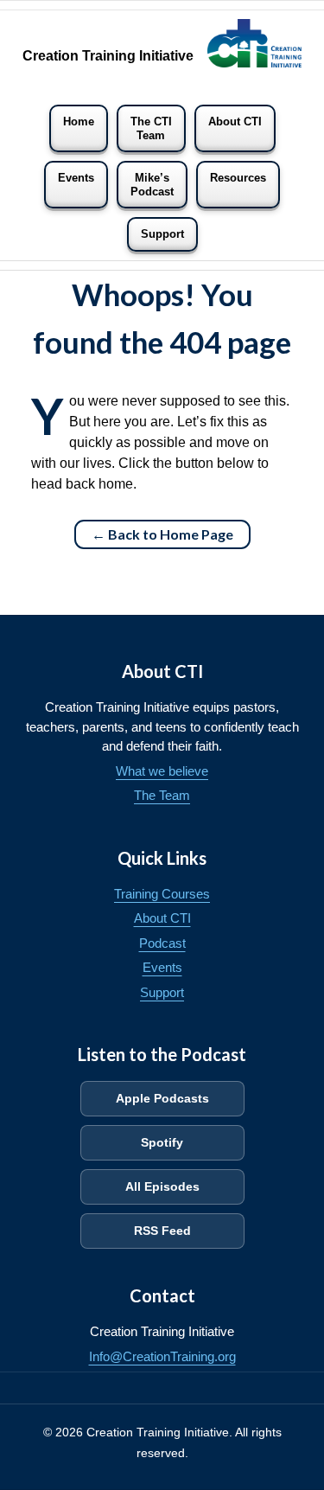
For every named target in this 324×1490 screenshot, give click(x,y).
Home (78, 121)
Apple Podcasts (162, 1098)
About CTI (235, 121)
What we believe (162, 771)
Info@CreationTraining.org (162, 1356)
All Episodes (162, 1186)
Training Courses (162, 893)
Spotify (162, 1142)
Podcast (162, 943)
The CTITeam (151, 128)
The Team (162, 795)
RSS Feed (162, 1230)
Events (76, 177)
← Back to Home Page (162, 534)
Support (162, 233)
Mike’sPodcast (152, 184)
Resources (238, 177)
